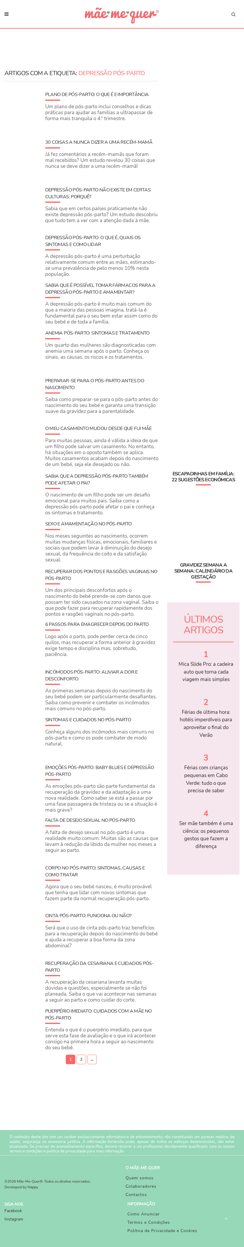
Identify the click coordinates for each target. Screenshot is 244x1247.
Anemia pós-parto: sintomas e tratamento (97, 333)
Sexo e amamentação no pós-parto (88, 524)
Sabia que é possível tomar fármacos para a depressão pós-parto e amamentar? (100, 288)
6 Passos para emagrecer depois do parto (97, 624)
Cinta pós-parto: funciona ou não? (88, 915)
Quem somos (140, 1178)
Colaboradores (141, 1186)
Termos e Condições (148, 1222)
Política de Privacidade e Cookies (162, 1231)
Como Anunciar (143, 1214)
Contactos (136, 1195)
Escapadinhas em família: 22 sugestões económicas (203, 477)
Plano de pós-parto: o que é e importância (97, 94)
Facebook (13, 1211)
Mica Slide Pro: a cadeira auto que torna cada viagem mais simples (206, 672)
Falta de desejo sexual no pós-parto (90, 820)
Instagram (13, 1219)
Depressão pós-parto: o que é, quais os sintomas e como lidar (93, 240)
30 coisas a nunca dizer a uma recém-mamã (98, 142)
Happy (33, 1187)
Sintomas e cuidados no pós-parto (88, 720)
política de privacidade (66, 1151)
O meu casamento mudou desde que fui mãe (98, 428)
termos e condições (26, 1151)
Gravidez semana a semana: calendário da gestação (203, 571)
